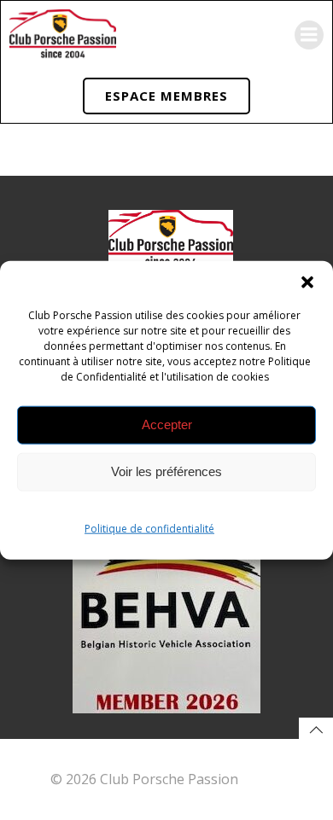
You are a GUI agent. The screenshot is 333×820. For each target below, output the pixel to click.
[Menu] (309, 34)
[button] (307, 281)
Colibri (262, 779)
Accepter (167, 424)
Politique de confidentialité (149, 527)
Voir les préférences (166, 471)
